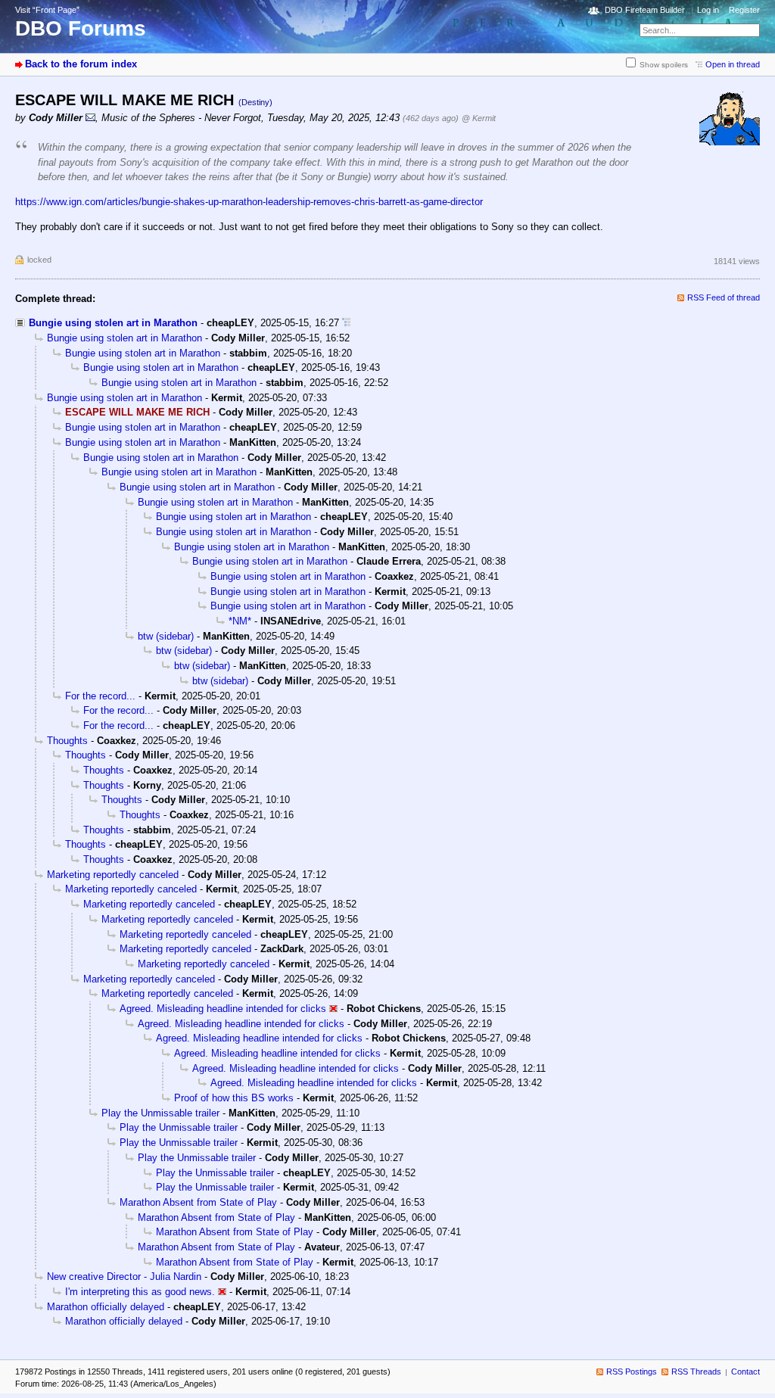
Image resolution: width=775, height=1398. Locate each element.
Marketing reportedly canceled (113, 874)
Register (744, 9)
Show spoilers (664, 65)
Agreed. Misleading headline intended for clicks (223, 1008)
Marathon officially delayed (105, 1306)
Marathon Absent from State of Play (198, 1202)
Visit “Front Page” (47, 9)
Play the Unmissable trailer (160, 1113)
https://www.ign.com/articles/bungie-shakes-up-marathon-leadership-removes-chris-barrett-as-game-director (249, 201)
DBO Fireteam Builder (645, 9)
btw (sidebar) (166, 636)
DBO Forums (80, 28)
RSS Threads (696, 1371)
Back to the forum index (81, 64)
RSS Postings (631, 1371)
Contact (745, 1371)
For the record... (100, 696)
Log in (708, 9)
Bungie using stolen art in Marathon (113, 322)
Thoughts (67, 740)
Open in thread (732, 64)
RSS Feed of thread (723, 297)
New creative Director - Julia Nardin (124, 1276)
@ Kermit (479, 118)
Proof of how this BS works (234, 1098)
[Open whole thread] (346, 322)
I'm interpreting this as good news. (140, 1291)
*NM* (240, 621)
